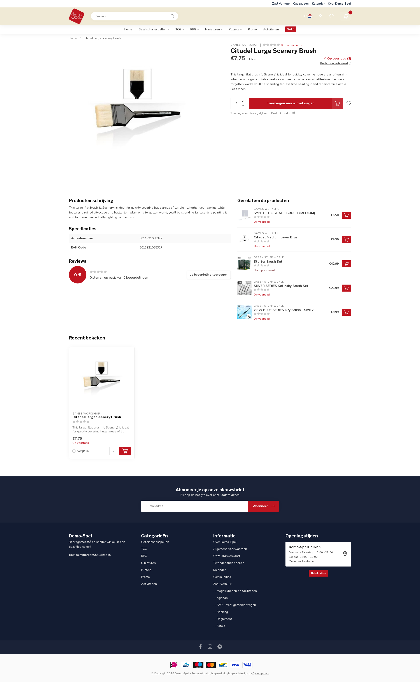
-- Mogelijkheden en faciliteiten (235, 591)
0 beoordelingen (292, 45)
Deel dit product (281, 113)
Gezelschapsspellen (152, 29)
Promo (252, 29)
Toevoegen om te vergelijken (249, 113)
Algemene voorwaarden (230, 549)
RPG (193, 29)
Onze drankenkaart (226, 556)
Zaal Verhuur (281, 4)
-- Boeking (220, 612)
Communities (222, 577)
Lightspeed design (236, 673)
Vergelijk (83, 451)
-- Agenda (220, 598)
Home (128, 29)
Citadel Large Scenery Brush (102, 38)
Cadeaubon (301, 4)
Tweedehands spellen (228, 563)
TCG (178, 29)
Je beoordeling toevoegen (209, 275)
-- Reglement (222, 619)
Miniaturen (212, 29)
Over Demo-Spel (339, 4)
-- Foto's (219, 626)
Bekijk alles (318, 573)
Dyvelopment (260, 673)
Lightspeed (214, 673)
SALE (290, 29)
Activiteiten (271, 29)
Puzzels (234, 29)
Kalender (318, 4)
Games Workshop (244, 45)
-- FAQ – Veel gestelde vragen (234, 605)
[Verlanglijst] (331, 16)
